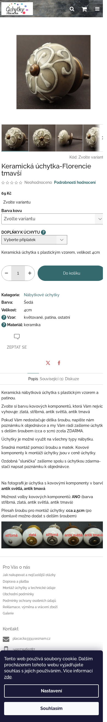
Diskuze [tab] (72, 379)
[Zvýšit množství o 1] (30, 273)
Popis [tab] (33, 379)
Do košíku (71, 273)
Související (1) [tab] (51, 379)
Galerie (8, 613)
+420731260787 (24, 649)
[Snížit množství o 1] (6, 273)
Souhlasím (51, 708)
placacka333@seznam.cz (31, 639)
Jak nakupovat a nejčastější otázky (29, 575)
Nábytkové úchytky (42, 295)
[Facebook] (59, 363)
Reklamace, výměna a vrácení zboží (30, 607)
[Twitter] (48, 363)
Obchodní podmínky (18, 594)
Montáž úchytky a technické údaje (29, 588)
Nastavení (51, 690)
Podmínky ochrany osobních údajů (29, 601)
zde (8, 676)
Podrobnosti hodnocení (75, 182)
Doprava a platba (16, 581)
